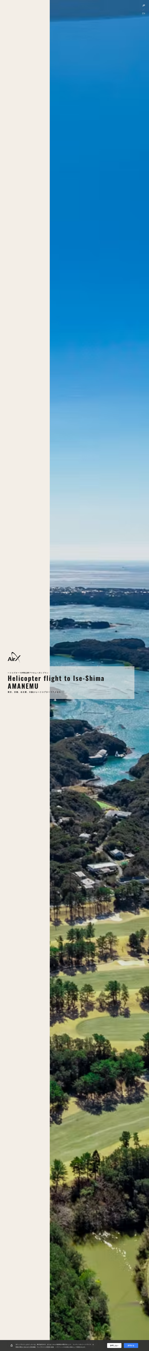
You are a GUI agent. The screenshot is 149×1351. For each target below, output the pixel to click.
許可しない (114, 1345)
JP (143, 5)
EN (143, 13)
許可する (131, 1345)
